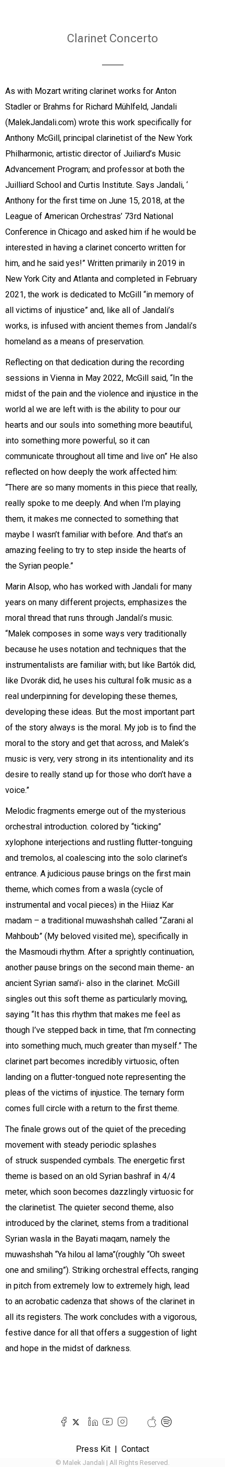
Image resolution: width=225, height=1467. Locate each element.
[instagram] (120, 1422)
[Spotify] (164, 1422)
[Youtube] (105, 1422)
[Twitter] (76, 1422)
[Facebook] (61, 1422)
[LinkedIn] (91, 1422)
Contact (135, 1449)
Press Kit (93, 1449)
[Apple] (149, 1422)
